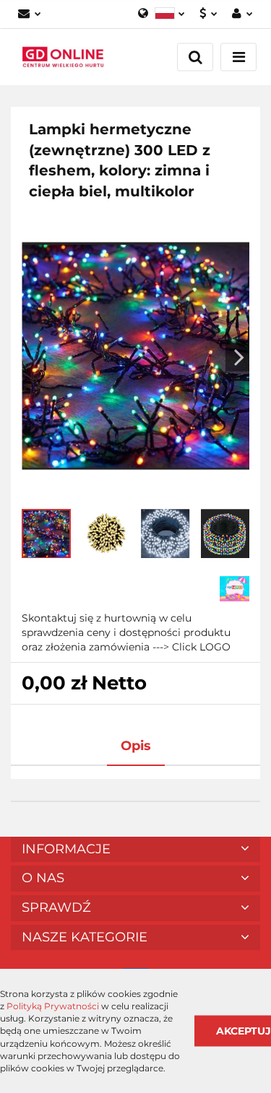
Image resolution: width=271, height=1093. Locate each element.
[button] (135, 850)
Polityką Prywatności (53, 1006)
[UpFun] (234, 587)
